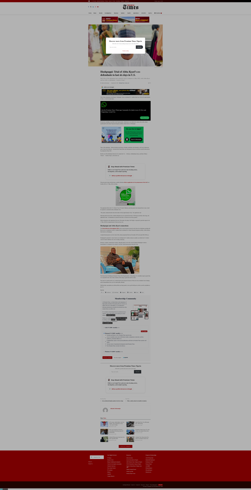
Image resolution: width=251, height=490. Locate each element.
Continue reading (125, 50)
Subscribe (139, 47)
